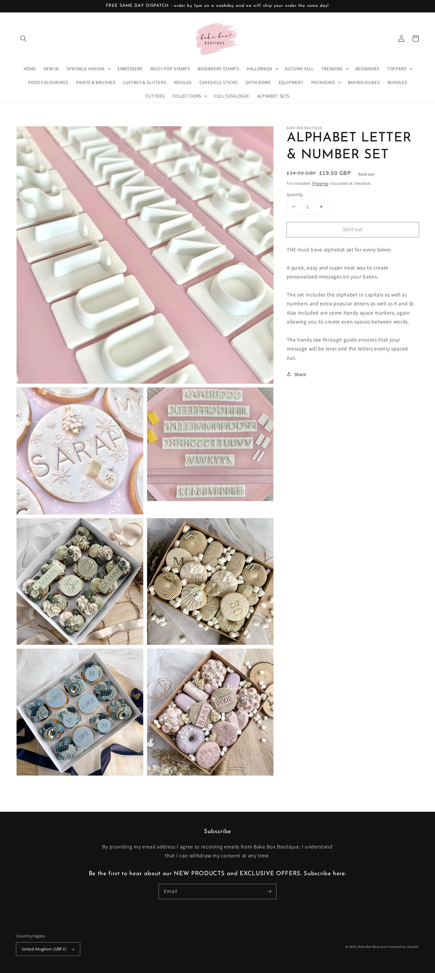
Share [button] (300, 374)
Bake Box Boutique (372, 947)
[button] (23, 38)
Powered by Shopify (403, 947)
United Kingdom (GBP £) (44, 949)
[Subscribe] (269, 891)
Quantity (295, 194)
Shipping (320, 183)
